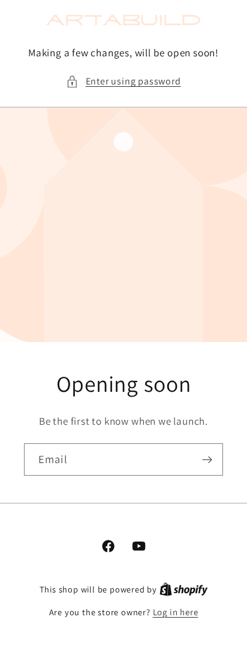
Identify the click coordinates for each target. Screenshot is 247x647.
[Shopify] (183, 589)
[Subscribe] (207, 459)
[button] (123, 81)
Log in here (175, 612)
